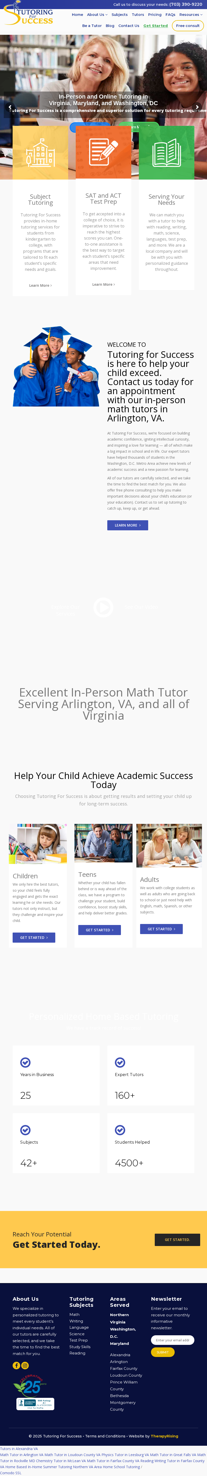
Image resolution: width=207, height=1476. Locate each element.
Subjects (120, 14)
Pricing (155, 14)
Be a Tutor (92, 25)
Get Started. (177, 1239)
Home (77, 14)
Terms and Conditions (105, 1436)
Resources (189, 14)
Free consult (188, 25)
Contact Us (128, 25)
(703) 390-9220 (185, 4)
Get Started (155, 25)
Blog (110, 25)
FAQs (170, 14)
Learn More (39, 285)
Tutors (138, 14)
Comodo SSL (10, 1448)
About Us (96, 14)
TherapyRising (164, 1436)
